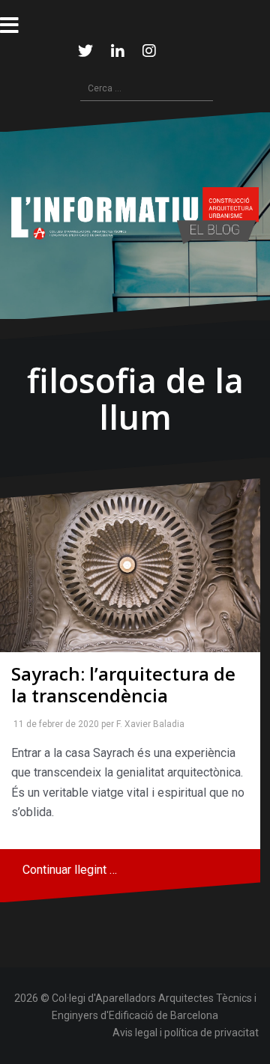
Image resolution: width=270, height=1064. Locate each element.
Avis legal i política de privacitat (185, 1033)
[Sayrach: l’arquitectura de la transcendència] (130, 564)
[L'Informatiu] (135, 214)
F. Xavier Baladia (147, 724)
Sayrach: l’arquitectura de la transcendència (123, 684)
